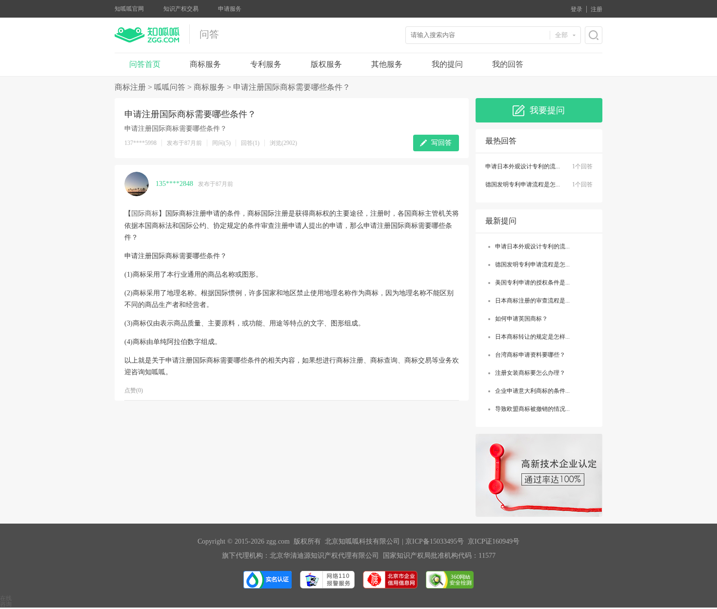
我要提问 (547, 110)
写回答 (441, 142)
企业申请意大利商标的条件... (532, 390)
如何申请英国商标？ (521, 318)
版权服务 (326, 64)
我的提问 (447, 64)
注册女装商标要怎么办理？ (530, 372)
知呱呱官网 (129, 8)
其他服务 (386, 64)
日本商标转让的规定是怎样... (532, 336)
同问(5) (221, 143)
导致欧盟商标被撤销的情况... (532, 409)
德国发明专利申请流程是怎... (522, 184)
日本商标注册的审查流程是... (532, 300)
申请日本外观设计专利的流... (522, 166)
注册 (596, 9)
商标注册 (130, 87)
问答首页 (144, 64)
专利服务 (265, 64)
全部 (561, 35)
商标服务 (205, 64)
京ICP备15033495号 (434, 541)
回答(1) (250, 143)
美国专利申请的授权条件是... (532, 282)
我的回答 (507, 64)
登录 (576, 9)
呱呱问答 (169, 87)
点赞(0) (133, 390)
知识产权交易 (181, 8)
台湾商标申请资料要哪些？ (530, 354)
